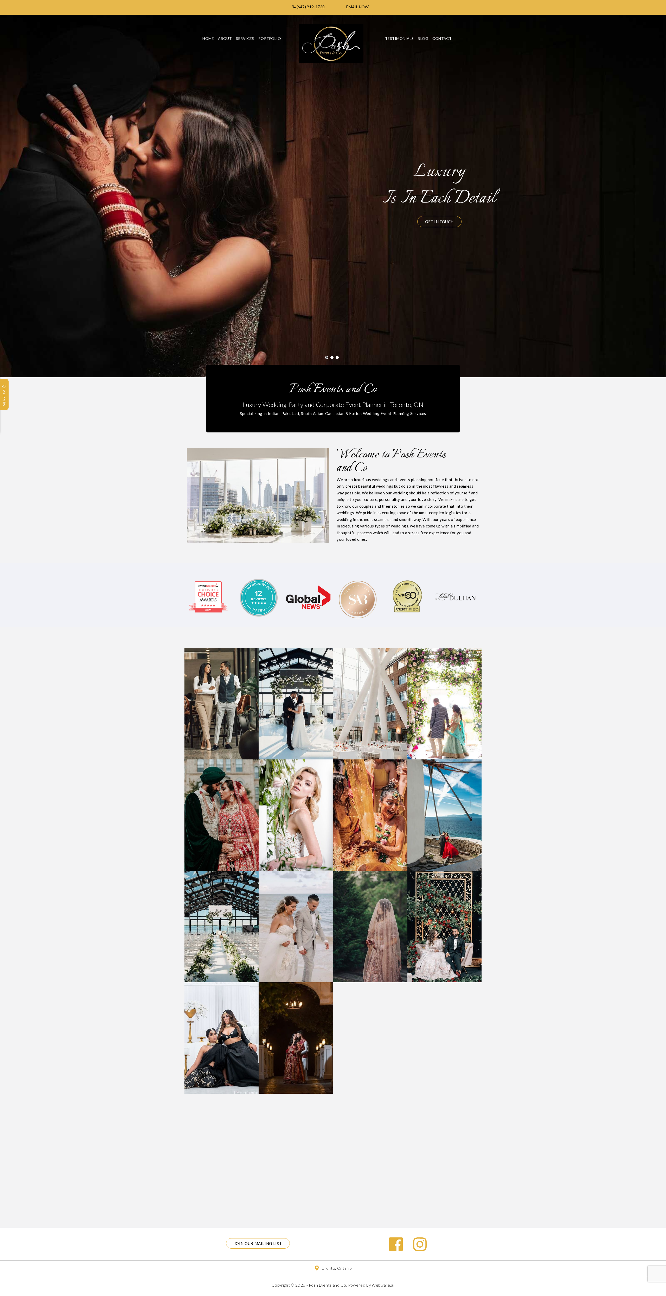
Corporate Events (221, 883)
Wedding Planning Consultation (370, 775)
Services (245, 38)
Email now (357, 6)
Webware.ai (383, 1285)
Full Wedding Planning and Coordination (370, 663)
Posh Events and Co (327, 1285)
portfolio (269, 38)
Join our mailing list (258, 1243)
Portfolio (296, 660)
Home (208, 38)
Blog (423, 38)
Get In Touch (439, 224)
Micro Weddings (296, 772)
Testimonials (399, 38)
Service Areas (370, 883)
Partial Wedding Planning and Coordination (444, 663)
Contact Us (222, 994)
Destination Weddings (295, 883)
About (225, 38)
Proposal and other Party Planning (444, 775)
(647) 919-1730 (310, 6)
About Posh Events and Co (222, 660)
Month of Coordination (221, 772)
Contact (442, 38)
